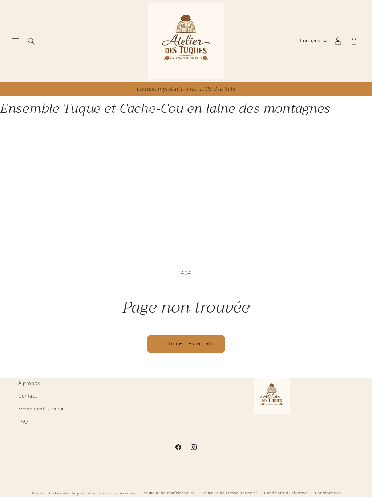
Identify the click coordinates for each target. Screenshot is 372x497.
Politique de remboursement (229, 493)
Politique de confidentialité (169, 493)
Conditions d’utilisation (286, 493)
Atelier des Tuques (66, 493)
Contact (27, 396)
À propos (29, 383)
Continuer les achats (186, 344)
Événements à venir (41, 409)
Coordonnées (328, 493)
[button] (15, 41)
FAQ (23, 422)
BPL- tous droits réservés (111, 493)
